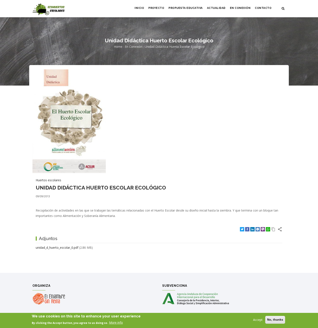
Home (118, 47)
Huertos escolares (48, 180)
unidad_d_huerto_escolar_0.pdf (57, 247)
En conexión (240, 8)
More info (116, 322)
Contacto (263, 8)
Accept (258, 320)
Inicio (139, 8)
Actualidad (216, 8)
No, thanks (275, 319)
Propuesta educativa (186, 8)
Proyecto (156, 8)
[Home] (48, 8)
